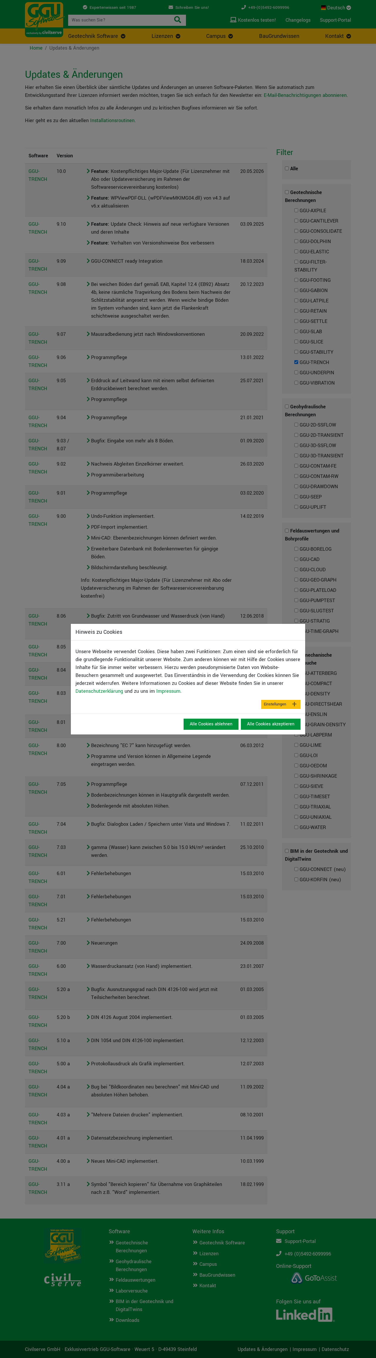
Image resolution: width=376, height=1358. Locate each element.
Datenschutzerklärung (99, 691)
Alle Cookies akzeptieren (270, 724)
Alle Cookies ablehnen (211, 724)
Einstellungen (275, 704)
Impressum (168, 691)
